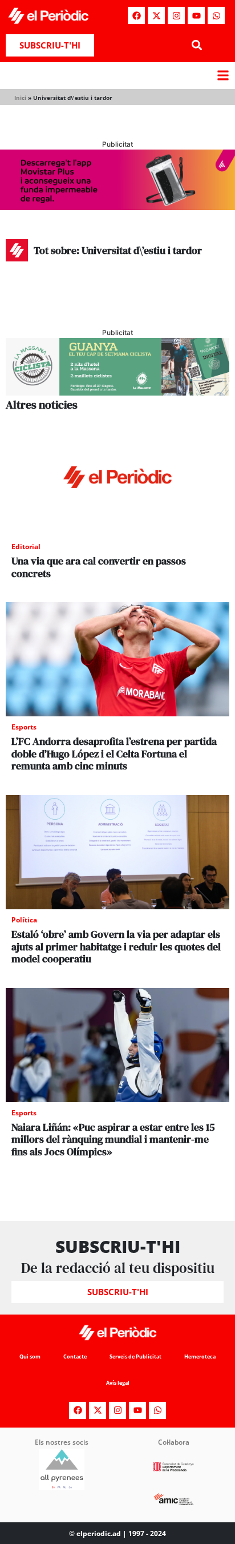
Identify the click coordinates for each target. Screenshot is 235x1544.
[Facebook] (136, 15)
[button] (196, 45)
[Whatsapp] (216, 15)
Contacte (75, 1356)
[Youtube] (196, 15)
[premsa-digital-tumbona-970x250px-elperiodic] (117, 206)
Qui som (29, 1356)
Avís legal (117, 1382)
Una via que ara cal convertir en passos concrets (98, 567)
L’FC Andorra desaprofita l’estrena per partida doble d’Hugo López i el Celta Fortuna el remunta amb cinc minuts (114, 753)
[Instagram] (176, 15)
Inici (20, 98)
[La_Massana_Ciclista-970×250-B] (117, 392)
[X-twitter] (156, 15)
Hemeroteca (200, 1356)
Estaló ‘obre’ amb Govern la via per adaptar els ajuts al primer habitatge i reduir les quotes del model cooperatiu (116, 946)
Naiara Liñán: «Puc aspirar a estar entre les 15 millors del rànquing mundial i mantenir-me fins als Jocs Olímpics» (113, 1139)
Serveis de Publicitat (135, 1356)
